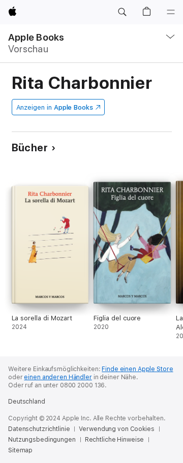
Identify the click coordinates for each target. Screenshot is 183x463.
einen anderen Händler (58, 377)
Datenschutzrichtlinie (39, 429)
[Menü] (171, 12)
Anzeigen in (55, 107)
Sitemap (20, 450)
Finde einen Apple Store (137, 369)
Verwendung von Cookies (116, 429)
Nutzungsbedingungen (42, 439)
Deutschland (26, 401)
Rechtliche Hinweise (114, 439)
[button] (122, 12)
